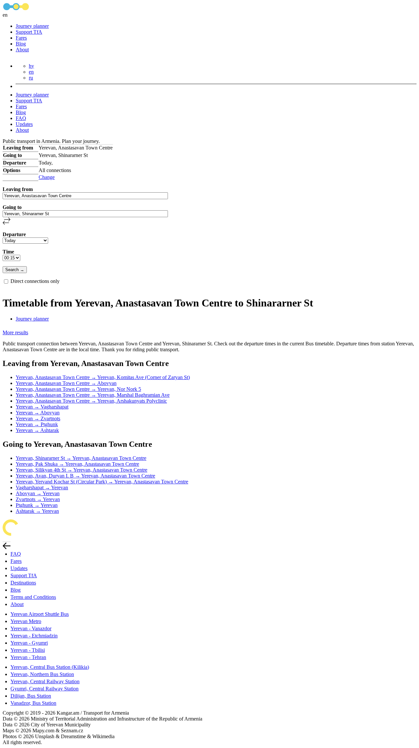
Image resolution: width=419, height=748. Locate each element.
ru (31, 77)
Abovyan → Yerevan (38, 493)
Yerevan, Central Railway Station (45, 681)
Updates (24, 124)
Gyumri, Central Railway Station (44, 688)
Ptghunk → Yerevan (37, 505)
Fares (21, 38)
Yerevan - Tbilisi (27, 650)
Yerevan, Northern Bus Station (42, 674)
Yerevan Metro (25, 621)
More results (15, 332)
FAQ (21, 118)
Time (8, 251)
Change (47, 177)
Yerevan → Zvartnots (38, 418)
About (22, 49)
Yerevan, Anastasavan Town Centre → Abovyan (66, 383)
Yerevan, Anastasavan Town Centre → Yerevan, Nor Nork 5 (78, 389)
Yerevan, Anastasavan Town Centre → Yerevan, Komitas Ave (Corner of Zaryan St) (103, 377)
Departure (14, 234)
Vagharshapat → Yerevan (42, 487)
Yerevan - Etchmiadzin (34, 635)
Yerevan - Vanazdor (30, 628)
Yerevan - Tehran (28, 657)
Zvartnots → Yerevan (38, 499)
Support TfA (29, 32)
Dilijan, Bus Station (30, 696)
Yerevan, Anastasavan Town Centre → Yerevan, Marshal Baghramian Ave (93, 395)
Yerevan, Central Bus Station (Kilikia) (49, 667)
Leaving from (18, 189)
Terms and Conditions (33, 597)
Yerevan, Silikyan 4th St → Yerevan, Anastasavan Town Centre (81, 470)
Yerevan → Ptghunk (37, 424)
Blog (21, 43)
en (31, 72)
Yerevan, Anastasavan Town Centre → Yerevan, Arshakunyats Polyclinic (91, 401)
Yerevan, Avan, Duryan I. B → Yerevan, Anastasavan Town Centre (85, 475)
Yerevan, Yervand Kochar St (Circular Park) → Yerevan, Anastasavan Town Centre (102, 481)
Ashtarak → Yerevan (37, 511)
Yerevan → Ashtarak (37, 430)
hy (31, 66)
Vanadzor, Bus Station (33, 703)
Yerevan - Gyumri (29, 643)
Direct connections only (35, 281)
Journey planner (32, 26)
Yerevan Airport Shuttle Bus (39, 614)
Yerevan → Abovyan (38, 412)
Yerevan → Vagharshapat (42, 406)
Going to (12, 207)
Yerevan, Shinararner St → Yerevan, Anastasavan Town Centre (81, 458)
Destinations (23, 582)
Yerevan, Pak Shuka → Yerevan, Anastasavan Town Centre (77, 464)
